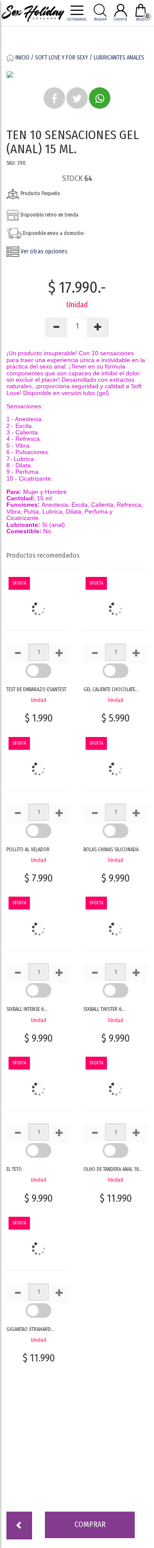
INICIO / (24, 57)
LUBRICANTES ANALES (119, 57)
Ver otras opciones (43, 251)
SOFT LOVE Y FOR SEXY (61, 57)
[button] (54, 98)
